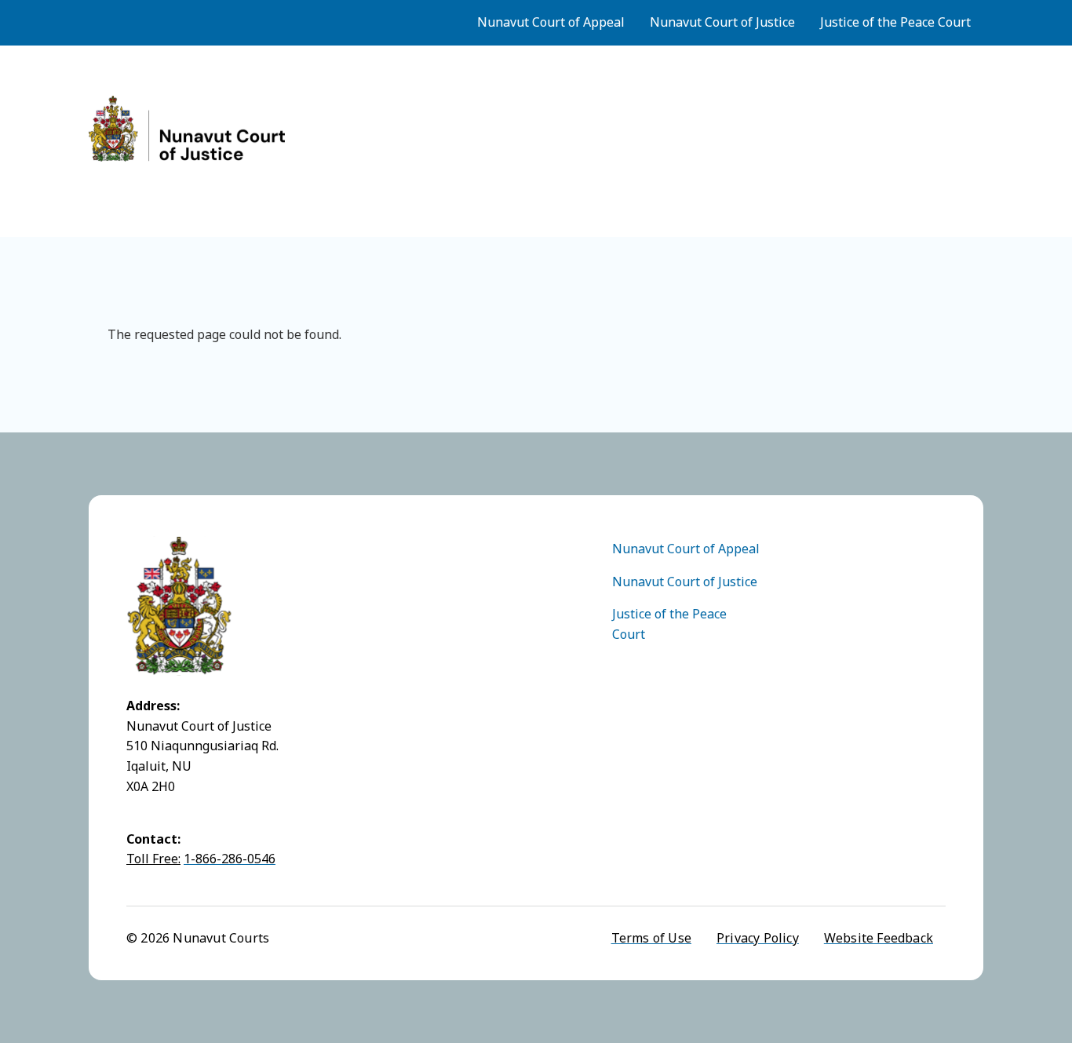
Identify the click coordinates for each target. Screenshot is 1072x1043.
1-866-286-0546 (229, 858)
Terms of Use (651, 937)
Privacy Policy (757, 937)
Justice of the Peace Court (895, 22)
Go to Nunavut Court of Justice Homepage (187, 129)
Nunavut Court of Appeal (551, 22)
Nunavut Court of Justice (722, 22)
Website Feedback (878, 937)
